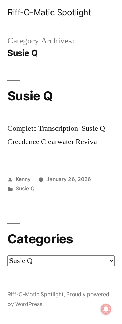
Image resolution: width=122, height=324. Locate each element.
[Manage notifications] (106, 309)
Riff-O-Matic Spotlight (49, 12)
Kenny (23, 179)
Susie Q (30, 95)
